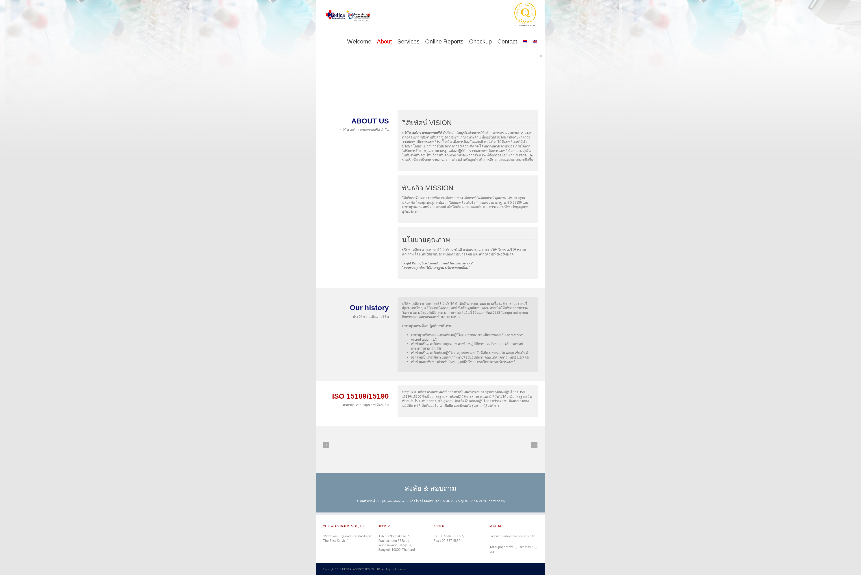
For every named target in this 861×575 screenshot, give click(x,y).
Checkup (480, 41)
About (384, 41)
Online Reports (444, 41)
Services (408, 41)
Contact (507, 41)
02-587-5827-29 (453, 536)
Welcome (359, 41)
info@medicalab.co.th (392, 501)
